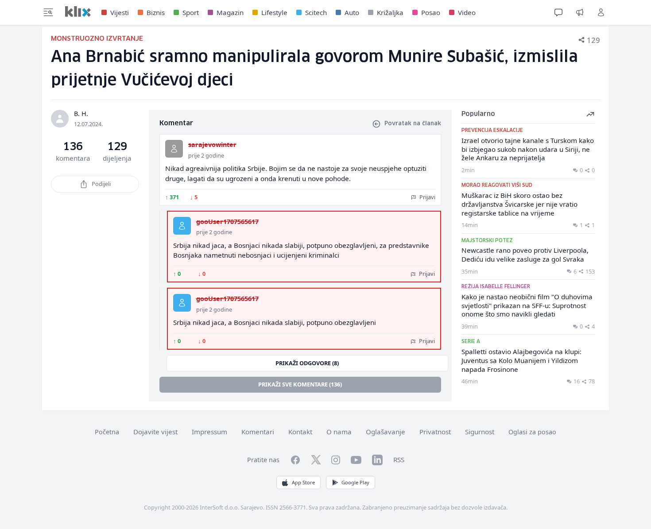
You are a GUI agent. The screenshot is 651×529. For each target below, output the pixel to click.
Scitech (316, 12)
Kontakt (300, 431)
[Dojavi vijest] (580, 12)
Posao (430, 12)
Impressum (209, 431)
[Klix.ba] (78, 11)
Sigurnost (479, 431)
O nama (339, 431)
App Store (303, 482)
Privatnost (435, 431)
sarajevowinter (212, 144)
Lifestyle (274, 12)
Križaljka (390, 12)
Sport (190, 12)
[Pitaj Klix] (558, 12)
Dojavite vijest (155, 431)
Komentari (257, 431)
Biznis (156, 12)
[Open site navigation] (48, 12)
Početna (107, 432)
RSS (398, 459)
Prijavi (426, 197)
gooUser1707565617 (227, 221)
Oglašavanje (385, 431)
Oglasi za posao (532, 432)
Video (467, 12)
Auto (352, 12)
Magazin (230, 12)
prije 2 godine (206, 155)
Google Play (355, 482)
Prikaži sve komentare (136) (300, 384)
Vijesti (119, 12)
